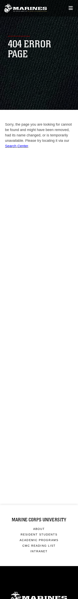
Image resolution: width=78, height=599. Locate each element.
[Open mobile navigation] (70, 8)
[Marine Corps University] (25, 8)
